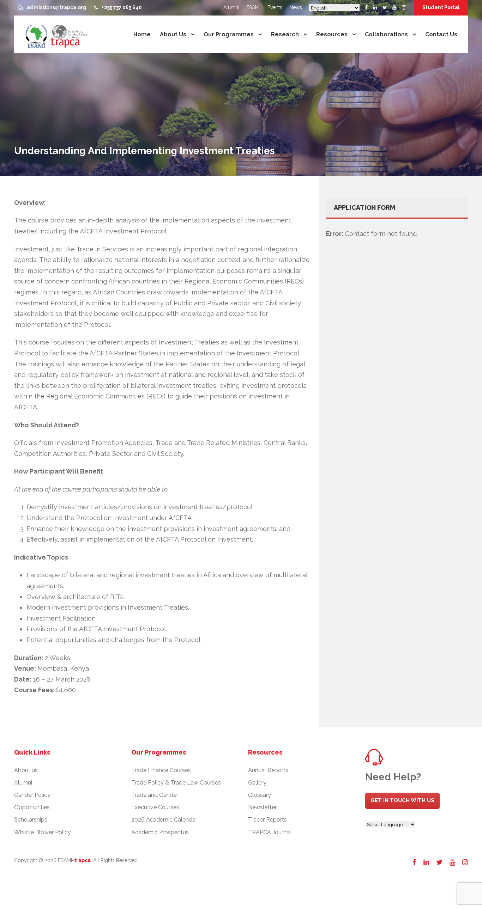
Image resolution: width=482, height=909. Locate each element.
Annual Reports (268, 770)
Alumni (231, 7)
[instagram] (404, 7)
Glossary (259, 795)
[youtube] (394, 7)
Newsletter (262, 807)
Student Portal (441, 7)
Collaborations (386, 34)
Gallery (257, 782)
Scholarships (30, 819)
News (295, 7)
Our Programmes (229, 34)
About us (173, 34)
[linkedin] (375, 7)
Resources (332, 34)
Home (142, 34)
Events (274, 7)
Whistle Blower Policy (42, 832)
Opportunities (32, 807)
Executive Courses (155, 807)
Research (285, 34)
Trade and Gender (154, 795)
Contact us (441, 34)
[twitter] (384, 7)
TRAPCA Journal (269, 832)
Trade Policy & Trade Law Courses (176, 782)
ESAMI (253, 7)
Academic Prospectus (160, 832)
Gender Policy (32, 795)
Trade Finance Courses (161, 770)
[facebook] (366, 7)
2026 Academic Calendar (164, 819)
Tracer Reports (267, 819)
